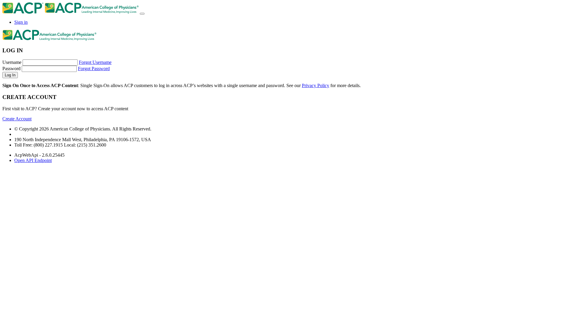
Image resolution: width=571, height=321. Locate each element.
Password (11, 68)
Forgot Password (94, 68)
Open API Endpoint (33, 160)
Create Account (17, 118)
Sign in (21, 22)
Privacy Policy (315, 85)
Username (11, 62)
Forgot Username (95, 62)
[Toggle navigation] (142, 14)
